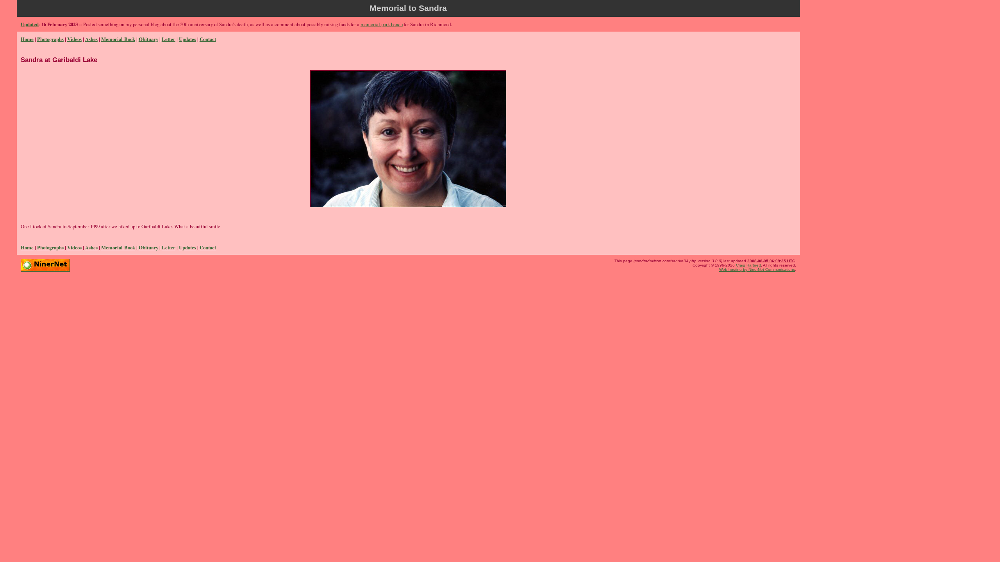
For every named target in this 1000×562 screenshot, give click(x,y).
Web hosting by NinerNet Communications (757, 269)
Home (27, 39)
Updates (187, 39)
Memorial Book (118, 39)
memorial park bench (382, 24)
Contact (208, 39)
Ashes (91, 39)
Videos (74, 39)
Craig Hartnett (748, 265)
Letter (168, 39)
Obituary (148, 39)
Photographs (50, 39)
